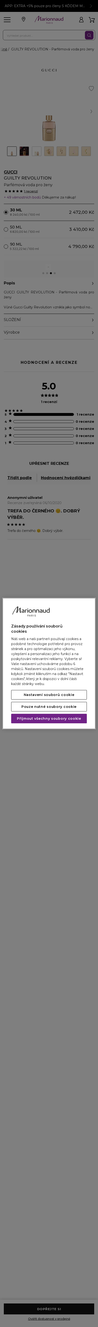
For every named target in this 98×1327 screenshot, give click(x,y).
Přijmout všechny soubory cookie (49, 718)
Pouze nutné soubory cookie (49, 707)
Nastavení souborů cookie (49, 695)
